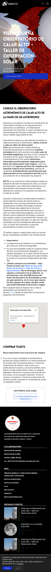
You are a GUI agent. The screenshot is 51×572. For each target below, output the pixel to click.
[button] (47, 3)
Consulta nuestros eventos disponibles (26, 397)
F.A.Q (12, 292)
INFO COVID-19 (9, 490)
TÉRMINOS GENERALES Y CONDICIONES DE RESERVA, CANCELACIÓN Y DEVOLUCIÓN (21, 474)
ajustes (20, 564)
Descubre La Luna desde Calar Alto (31, 525)
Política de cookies (11, 483)
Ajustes (18, 568)
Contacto (8, 493)
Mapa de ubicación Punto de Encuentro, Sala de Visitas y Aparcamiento (24, 268)
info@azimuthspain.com (13, 497)
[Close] (36, 310)
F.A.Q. (6, 486)
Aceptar (7, 568)
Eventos (12, 320)
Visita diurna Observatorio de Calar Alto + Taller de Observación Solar (33, 510)
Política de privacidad (12, 479)
